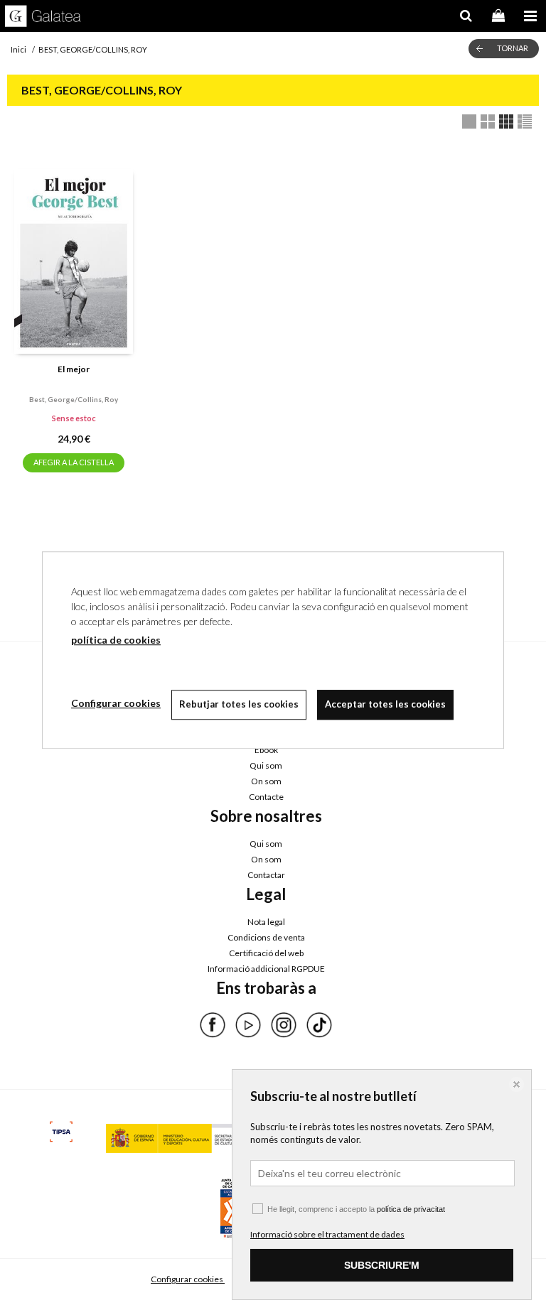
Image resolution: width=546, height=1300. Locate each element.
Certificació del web (266, 953)
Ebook (266, 749)
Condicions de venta (266, 937)
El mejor (74, 369)
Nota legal (266, 921)
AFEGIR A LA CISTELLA (73, 462)
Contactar (266, 875)
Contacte (266, 796)
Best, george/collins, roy (73, 399)
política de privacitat (411, 1209)
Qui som (266, 765)
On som (266, 781)
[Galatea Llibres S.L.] (43, 18)
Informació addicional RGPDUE (266, 968)
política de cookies (116, 640)
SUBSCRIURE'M (381, 1265)
